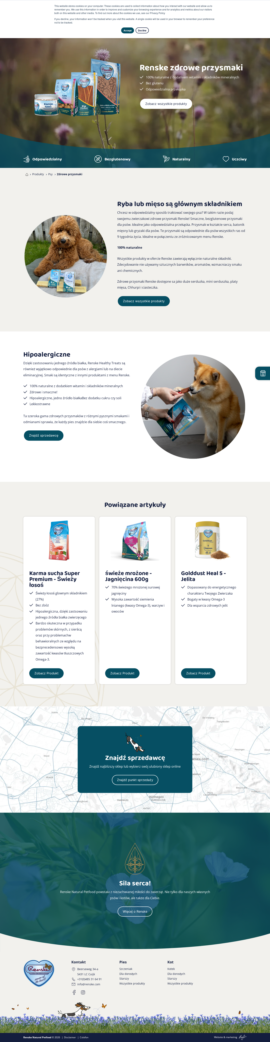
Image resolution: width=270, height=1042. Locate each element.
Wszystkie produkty (132, 983)
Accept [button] (128, 30)
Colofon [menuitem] (84, 1037)
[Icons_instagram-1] (83, 992)
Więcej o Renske (135, 911)
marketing (231, 1037)
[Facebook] (74, 992)
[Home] (26, 174)
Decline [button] (142, 30)
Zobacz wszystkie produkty (166, 104)
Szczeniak (125, 969)
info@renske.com (88, 984)
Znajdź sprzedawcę (43, 435)
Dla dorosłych (128, 974)
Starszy (124, 978)
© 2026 (41, 1037)
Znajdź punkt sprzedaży (135, 780)
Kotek (171, 969)
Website (218, 1037)
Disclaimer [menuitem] (70, 1037)
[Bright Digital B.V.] (242, 1037)
